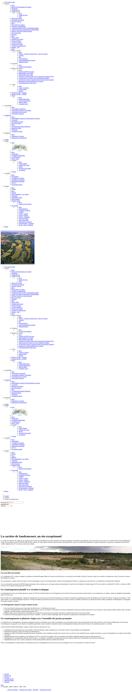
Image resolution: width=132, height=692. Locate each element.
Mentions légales (9, 680)
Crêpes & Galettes (12, 689)
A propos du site (9, 679)
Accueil (6, 674)
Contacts (6, 682)
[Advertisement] (66, 520)
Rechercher (4, 502)
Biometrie (35, 689)
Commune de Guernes (25, 689)
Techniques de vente (45, 689)
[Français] (3, 504)
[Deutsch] (5, 504)
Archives (6, 677)
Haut (2, 685)
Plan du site (7, 675)
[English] (1, 504)
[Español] (8, 504)
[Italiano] (6, 504)
